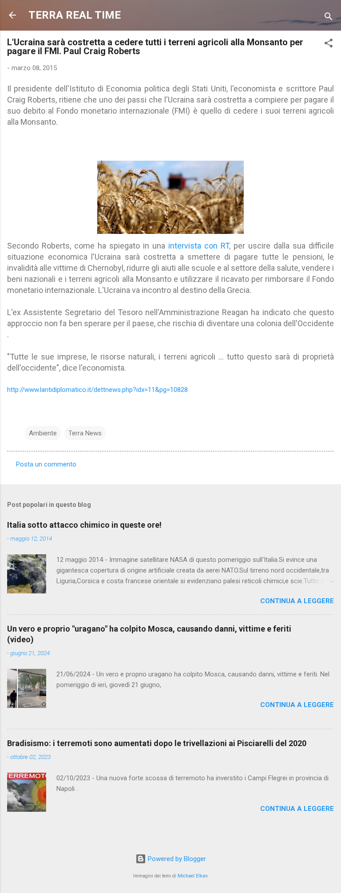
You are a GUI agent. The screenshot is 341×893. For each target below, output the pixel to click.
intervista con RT (197, 245)
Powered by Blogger (176, 859)
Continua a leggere (297, 601)
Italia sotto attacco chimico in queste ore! (84, 524)
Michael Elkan (193, 876)
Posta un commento (46, 464)
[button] (328, 44)
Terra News (85, 433)
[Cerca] (328, 18)
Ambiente (43, 433)
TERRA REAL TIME (74, 15)
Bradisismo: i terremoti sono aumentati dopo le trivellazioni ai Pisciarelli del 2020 (156, 743)
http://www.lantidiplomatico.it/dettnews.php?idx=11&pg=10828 (97, 390)
